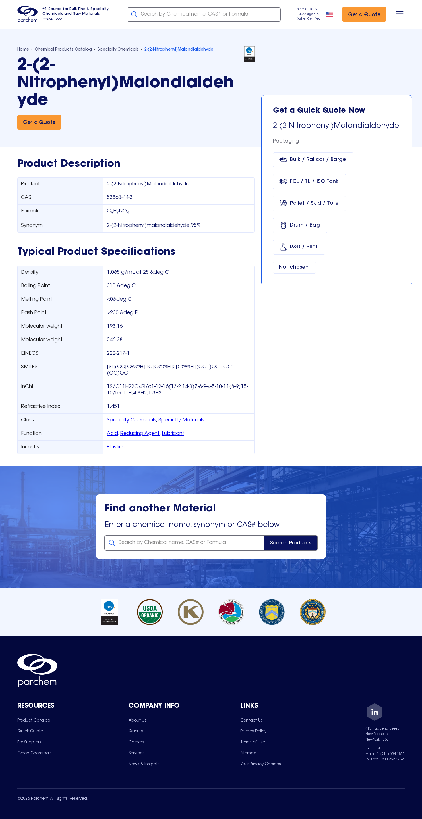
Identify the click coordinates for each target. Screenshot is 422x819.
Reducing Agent (140, 433)
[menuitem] (33, 720)
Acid (112, 433)
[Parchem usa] (27, 14)
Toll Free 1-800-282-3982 (384, 759)
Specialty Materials (181, 420)
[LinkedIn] (374, 713)
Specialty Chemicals (131, 420)
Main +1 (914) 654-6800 (385, 754)
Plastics (116, 447)
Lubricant (173, 433)
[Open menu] (400, 14)
